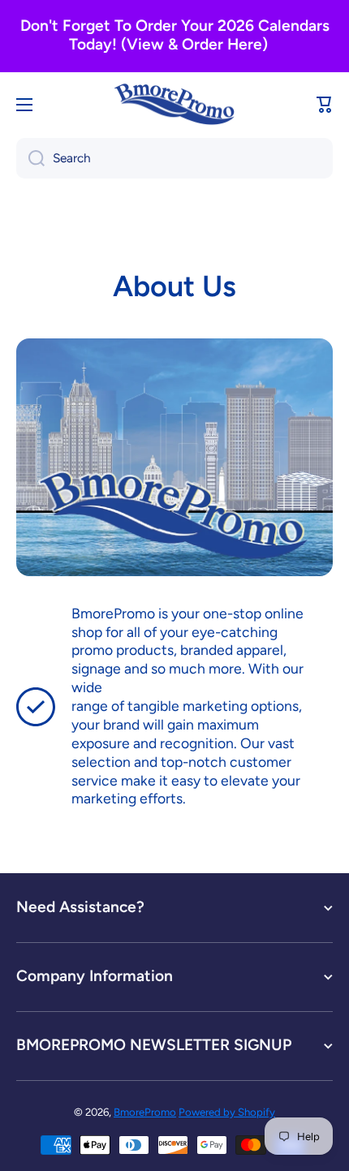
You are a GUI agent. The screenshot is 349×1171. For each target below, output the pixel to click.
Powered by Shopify (227, 1111)
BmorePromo (145, 1111)
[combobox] (174, 158)
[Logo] (174, 105)
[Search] (30, 158)
